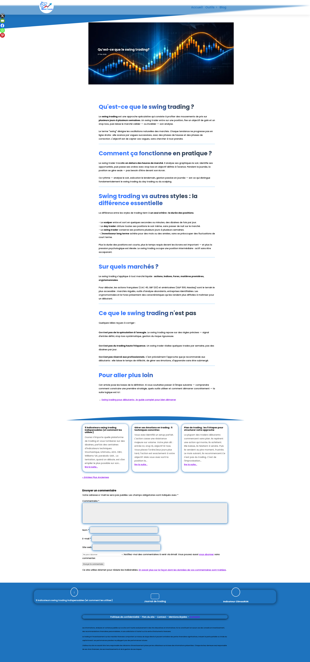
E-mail (86, 538)
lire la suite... (91, 466)
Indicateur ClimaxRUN (235, 601)
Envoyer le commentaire (93, 564)
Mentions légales (178, 616)
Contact (161, 616)
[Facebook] (2, 25)
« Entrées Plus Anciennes (95, 477)
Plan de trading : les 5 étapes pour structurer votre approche (203, 428)
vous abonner (206, 554)
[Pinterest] (2, 35)
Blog (223, 7)
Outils (209, 7)
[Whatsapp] (2, 30)
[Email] (2, 20)
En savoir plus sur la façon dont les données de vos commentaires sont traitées (182, 569)
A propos (195, 616)
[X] (2, 15)
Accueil (197, 7)
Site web (87, 547)
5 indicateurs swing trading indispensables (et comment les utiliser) (103, 430)
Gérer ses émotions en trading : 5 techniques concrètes (153, 428)
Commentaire (90, 500)
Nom (85, 530)
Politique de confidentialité (124, 616)
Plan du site (148, 616)
